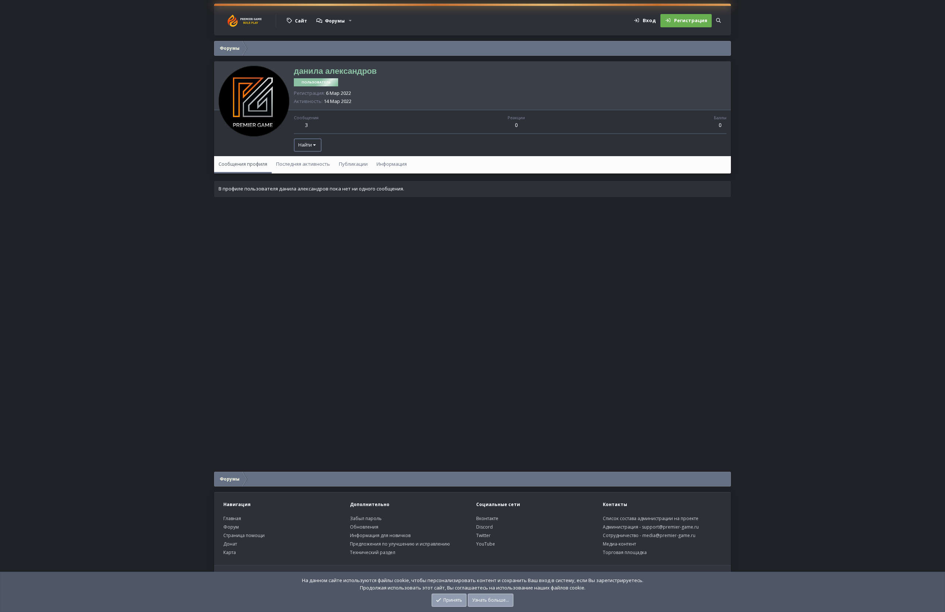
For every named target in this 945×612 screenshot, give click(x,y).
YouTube (485, 544)
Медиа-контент (619, 544)
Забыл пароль (366, 518)
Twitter (483, 535)
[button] (350, 20)
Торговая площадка (625, 552)
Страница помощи (244, 535)
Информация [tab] (392, 164)
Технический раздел (372, 552)
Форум (231, 527)
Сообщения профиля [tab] (243, 164)
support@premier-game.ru (670, 527)
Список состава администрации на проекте (650, 518)
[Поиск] (718, 20)
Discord (484, 527)
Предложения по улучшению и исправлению (400, 544)
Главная (232, 518)
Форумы (335, 21)
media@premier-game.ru (668, 535)
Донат (230, 544)
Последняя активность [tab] (303, 164)
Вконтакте (487, 518)
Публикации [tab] (353, 164)
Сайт (301, 21)
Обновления (364, 527)
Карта (229, 552)
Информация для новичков (380, 535)
